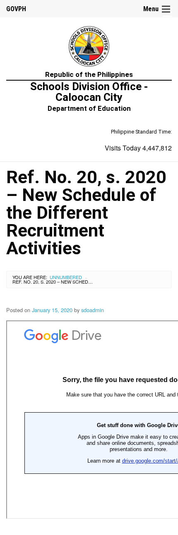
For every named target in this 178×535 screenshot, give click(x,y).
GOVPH (16, 9)
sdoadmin (92, 310)
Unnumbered (66, 277)
